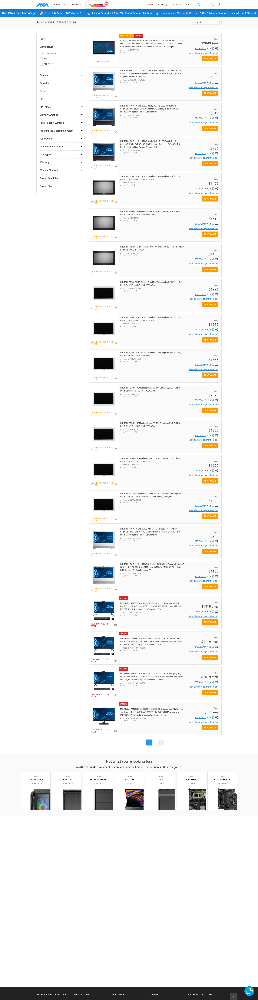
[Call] (199, 4)
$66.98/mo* (200, 400)
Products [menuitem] (58, 4)
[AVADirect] (42, 5)
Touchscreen (46, 138)
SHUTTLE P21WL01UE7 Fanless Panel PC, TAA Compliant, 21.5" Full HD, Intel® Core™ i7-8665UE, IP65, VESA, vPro (150, 283)
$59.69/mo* (200, 435)
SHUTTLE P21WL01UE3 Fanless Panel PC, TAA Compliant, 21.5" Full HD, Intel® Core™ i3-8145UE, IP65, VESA (150, 354)
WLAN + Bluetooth (49, 170)
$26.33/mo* (200, 118)
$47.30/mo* (200, 188)
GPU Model (46, 107)
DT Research (50, 53)
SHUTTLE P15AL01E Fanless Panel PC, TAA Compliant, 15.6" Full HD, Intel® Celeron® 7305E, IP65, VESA (152, 248)
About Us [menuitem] (176, 4)
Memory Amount (49, 115)
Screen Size (46, 186)
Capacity (44, 83)
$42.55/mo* (200, 647)
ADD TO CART (210, 59)
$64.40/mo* (200, 294)
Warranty (44, 162)
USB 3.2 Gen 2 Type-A (51, 146)
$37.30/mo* (200, 259)
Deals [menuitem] (150, 4)
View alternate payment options (203, 53)
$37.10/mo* (200, 576)
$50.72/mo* (200, 329)
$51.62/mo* (200, 470)
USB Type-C (46, 154)
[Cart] (213, 4)
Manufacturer (47, 46)
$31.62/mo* (200, 83)
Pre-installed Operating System (56, 130)
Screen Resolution (49, 178)
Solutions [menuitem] (74, 4)
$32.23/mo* (200, 717)
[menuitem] (97, 4)
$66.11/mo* (200, 48)
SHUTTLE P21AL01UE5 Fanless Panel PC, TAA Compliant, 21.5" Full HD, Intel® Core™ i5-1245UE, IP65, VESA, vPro (150, 424)
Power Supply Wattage (52, 122)
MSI (46, 59)
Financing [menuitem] (162, 4)
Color (42, 91)
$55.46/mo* (200, 682)
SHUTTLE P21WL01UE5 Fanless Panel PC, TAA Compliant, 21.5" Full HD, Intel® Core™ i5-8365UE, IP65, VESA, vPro (150, 318)
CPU (42, 99)
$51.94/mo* (200, 224)
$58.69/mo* (200, 611)
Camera (44, 75)
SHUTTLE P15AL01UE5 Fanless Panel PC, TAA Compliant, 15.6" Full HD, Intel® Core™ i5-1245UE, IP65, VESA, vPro (150, 213)
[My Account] (219, 4)
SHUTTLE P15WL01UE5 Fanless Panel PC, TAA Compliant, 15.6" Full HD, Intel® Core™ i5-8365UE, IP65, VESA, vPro (150, 177)
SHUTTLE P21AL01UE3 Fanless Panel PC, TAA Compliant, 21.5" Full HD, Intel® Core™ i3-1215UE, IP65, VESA (150, 459)
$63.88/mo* (200, 506)
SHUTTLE (48, 64)
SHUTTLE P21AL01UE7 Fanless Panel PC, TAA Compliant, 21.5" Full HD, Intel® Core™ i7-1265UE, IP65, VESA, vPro (150, 389)
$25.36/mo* (200, 153)
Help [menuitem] (188, 4)
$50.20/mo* (200, 365)
